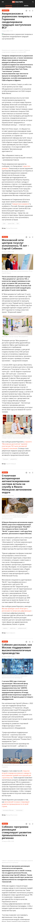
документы (13, 459)
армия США (11, 223)
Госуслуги (5, 459)
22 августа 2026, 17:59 (8, 252)
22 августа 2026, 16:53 (8, 841)
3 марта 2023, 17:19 (7, 31)
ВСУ (18, 223)
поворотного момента (20, 204)
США (4, 223)
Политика (8, 5)
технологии (19, 810)
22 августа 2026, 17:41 (8, 495)
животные (12, 628)
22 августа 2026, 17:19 (8, 656)
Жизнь (26, 5)
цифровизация (22, 628)
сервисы (5, 628)
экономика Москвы (8, 810)
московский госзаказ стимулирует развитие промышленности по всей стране (16, 804)
